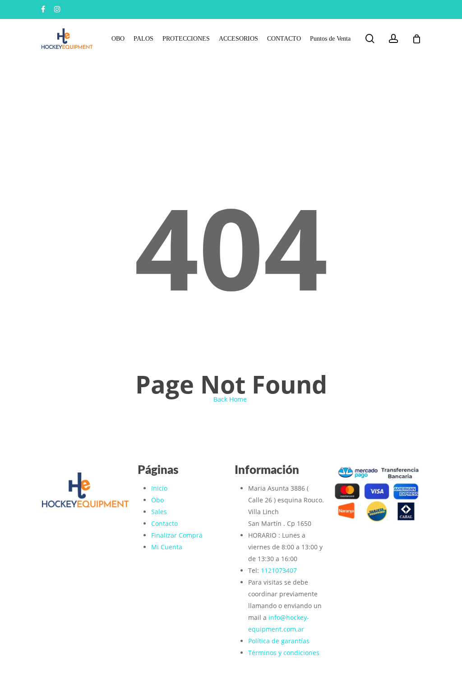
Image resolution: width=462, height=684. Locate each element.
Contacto (164, 523)
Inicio (159, 488)
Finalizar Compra (177, 535)
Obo (157, 500)
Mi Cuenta (166, 547)
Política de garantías (279, 641)
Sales (159, 511)
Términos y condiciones (283, 652)
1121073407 (279, 570)
